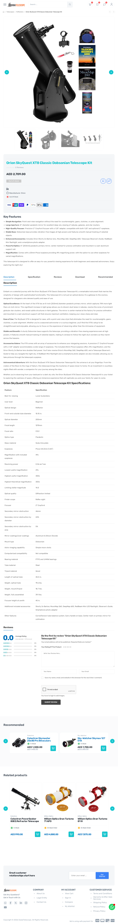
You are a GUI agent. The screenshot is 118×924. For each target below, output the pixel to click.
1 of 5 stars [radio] (64, 647)
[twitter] (16, 903)
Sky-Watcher (82, 735)
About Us (41, 893)
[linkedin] (21, 903)
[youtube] (5, 907)
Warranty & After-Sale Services (102, 898)
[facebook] (10, 903)
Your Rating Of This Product (51, 647)
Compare (69, 902)
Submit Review (51, 702)
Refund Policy (99, 907)
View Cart (69, 893)
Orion (23, 193)
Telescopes (10, 12)
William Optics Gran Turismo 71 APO (59, 819)
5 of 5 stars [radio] (70, 647)
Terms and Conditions (102, 893)
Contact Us (41, 902)
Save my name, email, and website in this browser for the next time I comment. (73, 678)
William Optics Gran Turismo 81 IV (92, 819)
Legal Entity (42, 898)
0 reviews (19, 167)
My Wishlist (70, 906)
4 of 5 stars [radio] (69, 647)
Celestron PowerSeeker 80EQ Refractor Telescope (24, 819)
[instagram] (26, 903)
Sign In (68, 898)
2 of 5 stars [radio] (65, 647)
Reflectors (20, 12)
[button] (7, 72)
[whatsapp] (5, 903)
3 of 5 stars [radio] (67, 647)
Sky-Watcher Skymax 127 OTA (91, 739)
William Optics (48, 816)
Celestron (30, 735)
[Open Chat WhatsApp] (112, 907)
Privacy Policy (99, 911)
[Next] (114, 12)
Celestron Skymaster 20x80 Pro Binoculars (39, 739)
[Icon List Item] (96, 920)
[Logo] (16, 889)
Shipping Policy (100, 902)
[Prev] (110, 12)
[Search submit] (70, 4)
